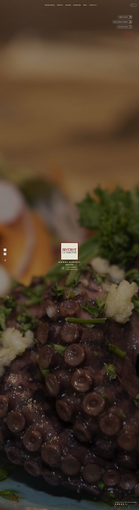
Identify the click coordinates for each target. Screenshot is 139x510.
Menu (85, 5)
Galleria (68, 5)
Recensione (77, 5)
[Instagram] (5, 254)
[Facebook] (5, 250)
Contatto (92, 5)
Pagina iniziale (50, 5)
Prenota (60, 5)
